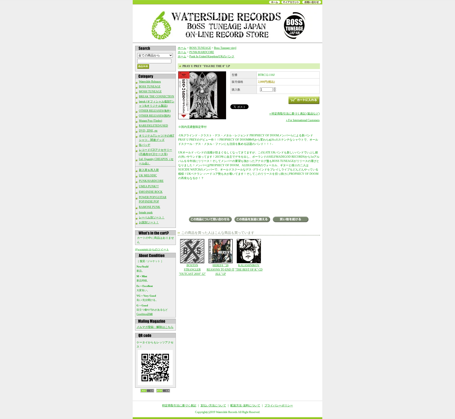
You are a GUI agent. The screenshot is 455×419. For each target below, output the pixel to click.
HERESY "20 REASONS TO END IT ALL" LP (220, 270)
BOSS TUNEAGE (149, 86)
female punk (146, 212)
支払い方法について (213, 405)
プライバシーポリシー (278, 405)
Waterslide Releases (150, 81)
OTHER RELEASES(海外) (155, 110)
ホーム (182, 48)
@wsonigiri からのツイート (152, 249)
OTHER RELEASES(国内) (155, 115)
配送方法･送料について (245, 405)
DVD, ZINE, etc (148, 130)
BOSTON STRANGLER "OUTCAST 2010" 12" (192, 270)
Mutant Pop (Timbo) (150, 120)
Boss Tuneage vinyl (225, 48)
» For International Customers (303, 120)
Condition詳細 (144, 314)
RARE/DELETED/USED (153, 125)
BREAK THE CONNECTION (156, 96)
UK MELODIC (148, 175)
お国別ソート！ (149, 222)
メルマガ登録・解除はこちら (154, 327)
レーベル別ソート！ (151, 217)
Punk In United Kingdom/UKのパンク (211, 56)
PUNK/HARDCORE (151, 181)
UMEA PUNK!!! (149, 186)
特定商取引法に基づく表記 (179, 405)
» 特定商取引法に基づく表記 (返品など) (294, 113)
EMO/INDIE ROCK (151, 191)
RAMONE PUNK (149, 207)
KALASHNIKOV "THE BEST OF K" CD (249, 267)
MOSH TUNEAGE (150, 91)
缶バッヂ (144, 145)
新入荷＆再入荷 (149, 170)
